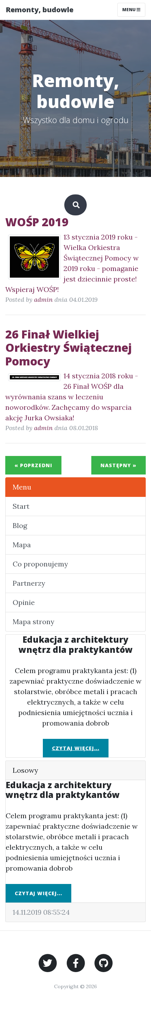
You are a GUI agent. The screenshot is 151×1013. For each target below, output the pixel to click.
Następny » (118, 465)
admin (43, 299)
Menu (129, 10)
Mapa (22, 544)
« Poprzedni (33, 465)
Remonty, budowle (39, 9)
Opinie (24, 602)
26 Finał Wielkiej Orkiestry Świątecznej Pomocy (68, 348)
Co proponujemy (40, 563)
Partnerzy (29, 583)
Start (21, 506)
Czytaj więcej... (75, 748)
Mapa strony (33, 621)
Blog (20, 525)
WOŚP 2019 (36, 221)
